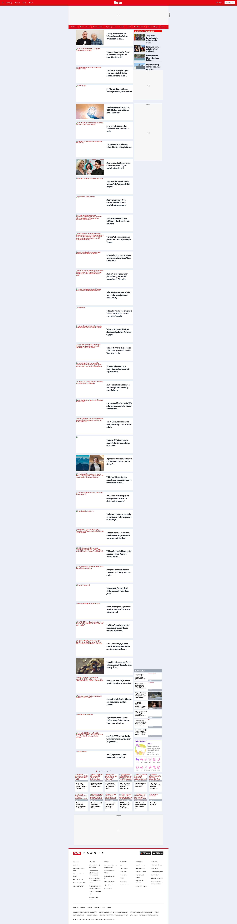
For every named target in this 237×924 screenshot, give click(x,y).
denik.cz (151, 717)
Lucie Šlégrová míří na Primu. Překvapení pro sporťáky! (116, 756)
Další (110, 771)
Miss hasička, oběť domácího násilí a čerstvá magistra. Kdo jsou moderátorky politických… (118, 165)
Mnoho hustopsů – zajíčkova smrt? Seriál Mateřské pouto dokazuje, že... (141, 686)
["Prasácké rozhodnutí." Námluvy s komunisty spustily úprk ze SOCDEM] (155, 705)
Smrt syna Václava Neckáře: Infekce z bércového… (155, 785)
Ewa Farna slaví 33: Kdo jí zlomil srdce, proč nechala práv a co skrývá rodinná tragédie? (117, 498)
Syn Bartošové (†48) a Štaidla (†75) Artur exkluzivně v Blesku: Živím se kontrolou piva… (119, 406)
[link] (84, 853)
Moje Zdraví (109, 800)
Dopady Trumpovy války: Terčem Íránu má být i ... (153, 66)
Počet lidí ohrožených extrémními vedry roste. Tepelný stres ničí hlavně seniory (118, 295)
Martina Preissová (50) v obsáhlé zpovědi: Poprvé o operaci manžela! (118, 682)
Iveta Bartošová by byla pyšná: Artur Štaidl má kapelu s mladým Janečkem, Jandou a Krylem (118, 646)
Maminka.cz (124, 780)
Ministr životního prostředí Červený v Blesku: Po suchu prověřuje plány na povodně (116, 202)
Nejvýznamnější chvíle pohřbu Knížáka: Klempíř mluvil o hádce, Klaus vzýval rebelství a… (118, 720)
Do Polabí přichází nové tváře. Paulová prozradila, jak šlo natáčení (119, 90)
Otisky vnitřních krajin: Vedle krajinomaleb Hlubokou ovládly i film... (140, 677)
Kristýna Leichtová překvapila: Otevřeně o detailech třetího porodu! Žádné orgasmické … (117, 73)
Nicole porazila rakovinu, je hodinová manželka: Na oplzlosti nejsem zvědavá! (117, 369)
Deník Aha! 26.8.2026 (153, 803)
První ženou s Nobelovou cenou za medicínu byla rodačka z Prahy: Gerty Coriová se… (118, 387)
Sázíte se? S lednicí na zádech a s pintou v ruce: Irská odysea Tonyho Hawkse (118, 239)
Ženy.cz (151, 736)
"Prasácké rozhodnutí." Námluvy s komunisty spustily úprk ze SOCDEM (140, 705)
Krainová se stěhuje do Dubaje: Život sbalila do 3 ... (153, 49)
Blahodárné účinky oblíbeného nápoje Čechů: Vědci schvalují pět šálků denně (118, 443)
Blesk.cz (93, 780)
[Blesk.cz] (118, 2)
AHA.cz (78, 780)
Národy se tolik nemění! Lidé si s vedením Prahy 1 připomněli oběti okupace (118, 184)
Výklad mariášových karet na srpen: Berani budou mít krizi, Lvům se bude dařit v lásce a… (119, 480)
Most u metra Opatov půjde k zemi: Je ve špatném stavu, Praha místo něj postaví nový (118, 609)
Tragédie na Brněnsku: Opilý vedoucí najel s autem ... (152, 39)
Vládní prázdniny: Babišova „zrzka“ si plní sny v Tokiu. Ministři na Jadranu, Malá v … (119, 554)
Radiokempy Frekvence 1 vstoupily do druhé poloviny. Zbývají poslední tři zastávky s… (118, 517)
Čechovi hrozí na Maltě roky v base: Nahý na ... (152, 57)
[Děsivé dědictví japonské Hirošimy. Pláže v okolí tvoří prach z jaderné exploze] (155, 723)
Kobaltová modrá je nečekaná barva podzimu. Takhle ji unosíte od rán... (140, 732)
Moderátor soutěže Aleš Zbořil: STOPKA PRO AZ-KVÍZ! (81, 785)
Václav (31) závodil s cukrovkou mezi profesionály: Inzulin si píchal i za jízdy (119, 424)
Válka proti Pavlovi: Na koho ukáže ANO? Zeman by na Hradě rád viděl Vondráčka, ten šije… (118, 350)
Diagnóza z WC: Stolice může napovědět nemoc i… (111, 805)
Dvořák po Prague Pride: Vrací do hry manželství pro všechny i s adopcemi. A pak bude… (118, 628)
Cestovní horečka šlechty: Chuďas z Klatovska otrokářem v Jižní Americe (119, 702)
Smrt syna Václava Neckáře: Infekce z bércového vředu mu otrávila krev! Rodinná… (117, 36)
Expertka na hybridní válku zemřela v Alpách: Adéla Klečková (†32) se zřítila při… (119, 461)
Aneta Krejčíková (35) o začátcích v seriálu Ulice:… (96, 784)
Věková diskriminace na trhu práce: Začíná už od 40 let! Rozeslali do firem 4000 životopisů (119, 313)
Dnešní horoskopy (140, 741)
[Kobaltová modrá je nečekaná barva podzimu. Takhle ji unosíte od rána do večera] (155, 733)
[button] (145, 853)
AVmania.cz (138, 800)
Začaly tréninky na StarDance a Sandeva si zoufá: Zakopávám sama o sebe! (118, 572)
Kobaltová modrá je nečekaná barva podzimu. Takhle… (96, 805)
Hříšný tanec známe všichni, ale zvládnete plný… (110, 785)
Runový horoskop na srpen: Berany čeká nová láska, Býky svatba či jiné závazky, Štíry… (119, 665)
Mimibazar (138, 780)
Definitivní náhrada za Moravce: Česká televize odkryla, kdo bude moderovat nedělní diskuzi (118, 535)
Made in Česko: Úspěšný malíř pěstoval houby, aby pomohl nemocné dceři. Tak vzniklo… (117, 276)
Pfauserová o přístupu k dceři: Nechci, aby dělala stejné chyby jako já (117, 591)
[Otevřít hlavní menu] (2, 2)
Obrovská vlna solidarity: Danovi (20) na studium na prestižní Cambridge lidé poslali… (118, 54)
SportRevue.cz (125, 800)
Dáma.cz (108, 780)
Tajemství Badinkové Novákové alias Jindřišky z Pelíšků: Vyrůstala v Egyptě (118, 332)
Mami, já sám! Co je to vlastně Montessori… (140, 784)
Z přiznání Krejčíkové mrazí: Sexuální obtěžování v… (81, 805)
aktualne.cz (152, 699)
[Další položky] (166, 26)
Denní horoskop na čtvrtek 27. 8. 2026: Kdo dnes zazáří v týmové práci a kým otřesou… (117, 110)
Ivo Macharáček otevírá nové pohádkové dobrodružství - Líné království (117, 221)
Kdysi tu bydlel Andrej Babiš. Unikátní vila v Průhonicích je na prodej (117, 128)
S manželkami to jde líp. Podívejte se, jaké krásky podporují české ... (141, 713)
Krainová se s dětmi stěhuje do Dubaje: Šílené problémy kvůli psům (119, 145)
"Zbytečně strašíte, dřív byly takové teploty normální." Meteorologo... (140, 695)
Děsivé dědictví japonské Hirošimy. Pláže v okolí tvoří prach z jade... (140, 723)
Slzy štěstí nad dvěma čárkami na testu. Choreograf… (125, 785)
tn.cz (150, 680)
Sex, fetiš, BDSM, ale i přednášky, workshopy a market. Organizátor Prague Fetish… (118, 739)
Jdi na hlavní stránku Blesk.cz (144, 31)
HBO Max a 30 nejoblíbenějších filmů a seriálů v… (140, 805)
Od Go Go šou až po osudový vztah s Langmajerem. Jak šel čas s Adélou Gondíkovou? (118, 258)
